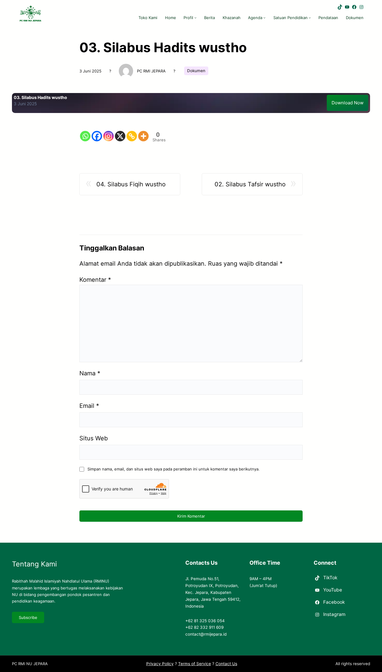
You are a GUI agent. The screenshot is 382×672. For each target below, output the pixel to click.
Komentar (95, 279)
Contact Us (226, 663)
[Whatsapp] (85, 131)
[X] (120, 131)
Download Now (347, 103)
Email (89, 405)
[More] (143, 131)
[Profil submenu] (195, 17)
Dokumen (196, 70)
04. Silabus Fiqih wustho (131, 184)
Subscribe (28, 617)
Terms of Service (194, 663)
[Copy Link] (132, 131)
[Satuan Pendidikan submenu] (310, 17)
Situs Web (93, 438)
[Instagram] (108, 131)
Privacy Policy (160, 663)
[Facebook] (97, 131)
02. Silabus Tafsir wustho (250, 184)
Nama (89, 373)
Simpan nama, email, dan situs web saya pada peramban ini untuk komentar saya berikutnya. (173, 469)
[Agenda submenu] (264, 17)
